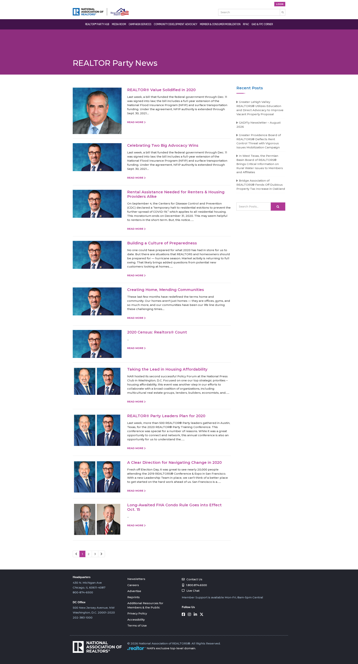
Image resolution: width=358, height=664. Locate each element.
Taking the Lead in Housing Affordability (167, 369)
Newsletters (136, 579)
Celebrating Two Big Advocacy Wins (162, 145)
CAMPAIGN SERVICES (140, 24)
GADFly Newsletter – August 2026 (258, 124)
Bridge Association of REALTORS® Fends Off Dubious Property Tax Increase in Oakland (260, 185)
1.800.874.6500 (196, 585)
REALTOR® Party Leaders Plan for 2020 (166, 416)
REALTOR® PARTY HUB (97, 24)
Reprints (133, 597)
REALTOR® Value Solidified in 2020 (161, 90)
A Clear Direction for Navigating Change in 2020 (174, 462)
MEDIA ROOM (119, 24)
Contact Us (194, 579)
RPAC (246, 24)
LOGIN (279, 4)
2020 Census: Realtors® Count (157, 332)
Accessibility (136, 619)
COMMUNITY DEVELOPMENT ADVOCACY (175, 24)
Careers (133, 585)
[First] (76, 554)
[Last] (101, 554)
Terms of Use (137, 625)
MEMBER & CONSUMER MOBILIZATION (220, 24)
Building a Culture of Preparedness (162, 243)
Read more (135, 122)
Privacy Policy (137, 613)
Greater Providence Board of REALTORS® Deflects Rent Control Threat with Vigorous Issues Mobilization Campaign (258, 141)
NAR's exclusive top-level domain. (171, 648)
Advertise (134, 591)
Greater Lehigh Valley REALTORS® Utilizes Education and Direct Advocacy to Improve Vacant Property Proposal (259, 108)
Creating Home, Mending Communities (165, 289)
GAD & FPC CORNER (262, 24)
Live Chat (193, 590)
